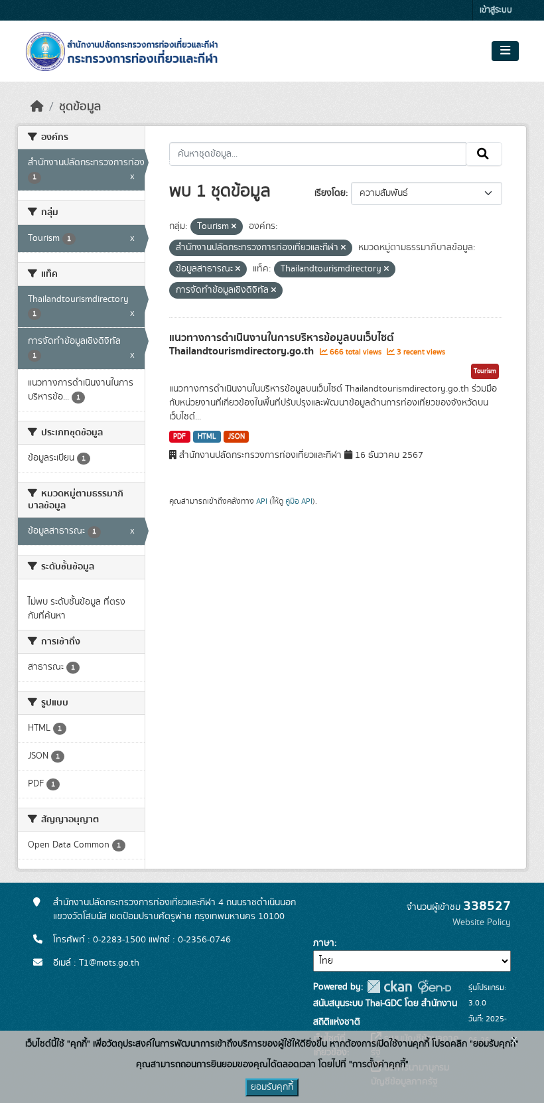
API (261, 501)
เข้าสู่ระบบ (496, 10)
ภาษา (323, 943)
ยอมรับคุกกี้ (272, 1087)
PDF (179, 436)
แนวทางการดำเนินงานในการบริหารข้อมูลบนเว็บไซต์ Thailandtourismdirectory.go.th (281, 344)
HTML (207, 436)
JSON (236, 436)
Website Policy (481, 922)
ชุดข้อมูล (80, 106)
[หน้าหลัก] (37, 106)
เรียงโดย (330, 193)
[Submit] (484, 154)
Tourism (485, 371)
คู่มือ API (298, 501)
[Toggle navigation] (505, 51)
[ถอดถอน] (234, 227)
